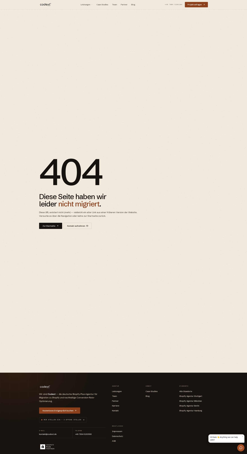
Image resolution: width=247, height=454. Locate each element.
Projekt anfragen (195, 4)
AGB (114, 441)
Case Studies (102, 4)
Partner (124, 4)
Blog (133, 4)
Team (114, 4)
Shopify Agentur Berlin (189, 406)
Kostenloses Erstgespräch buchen (58, 410)
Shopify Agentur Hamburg (190, 410)
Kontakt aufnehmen (76, 226)
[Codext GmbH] (45, 4)
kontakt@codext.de (48, 434)
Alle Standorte (185, 391)
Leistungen (85, 4)
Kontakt (115, 410)
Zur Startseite (49, 226)
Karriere (115, 406)
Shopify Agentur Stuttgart (190, 396)
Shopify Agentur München (190, 401)
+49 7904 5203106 (173, 4)
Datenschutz (117, 436)
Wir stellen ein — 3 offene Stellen (62, 420)
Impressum (117, 431)
